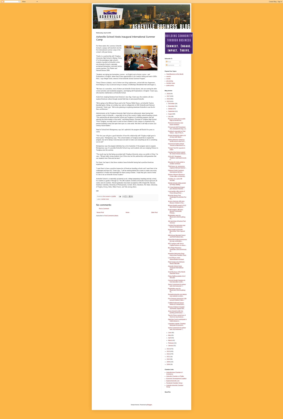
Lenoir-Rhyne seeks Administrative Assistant (176, 258)
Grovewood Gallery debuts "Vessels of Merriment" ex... (177, 144)
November (171, 106)
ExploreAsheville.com (172, 381)
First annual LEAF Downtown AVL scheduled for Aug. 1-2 (177, 127)
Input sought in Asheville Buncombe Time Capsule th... (176, 231)
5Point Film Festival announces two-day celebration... (177, 240)
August (170, 114)
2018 (168, 93)
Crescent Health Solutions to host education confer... (176, 281)
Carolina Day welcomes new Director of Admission (176, 226)
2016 (168, 99)
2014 (168, 349)
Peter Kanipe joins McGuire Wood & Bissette (176, 262)
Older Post (154, 212)
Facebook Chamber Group (174, 383)
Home (127, 212)
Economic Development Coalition (176, 378)
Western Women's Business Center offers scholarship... (177, 175)
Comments (170, 65)
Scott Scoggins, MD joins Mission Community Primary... (175, 211)
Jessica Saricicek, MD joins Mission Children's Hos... (176, 202)
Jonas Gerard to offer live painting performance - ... (176, 311)
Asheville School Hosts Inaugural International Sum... (175, 267)
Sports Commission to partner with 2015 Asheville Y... (177, 285)
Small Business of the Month (174, 74)
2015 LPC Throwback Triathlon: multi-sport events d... (177, 158)
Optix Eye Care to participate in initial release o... (177, 320)
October (170, 109)
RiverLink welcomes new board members (175, 123)
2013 (168, 351)
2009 (168, 362)
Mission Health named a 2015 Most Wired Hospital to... (177, 206)
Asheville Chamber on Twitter (175, 376)
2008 (168, 364)
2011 (168, 356)
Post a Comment (104, 208)
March (170, 340)
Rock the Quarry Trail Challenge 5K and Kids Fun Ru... (177, 197)
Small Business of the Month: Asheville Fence (176, 272)
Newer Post (100, 212)
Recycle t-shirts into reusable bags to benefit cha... (176, 119)
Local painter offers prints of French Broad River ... (176, 192)
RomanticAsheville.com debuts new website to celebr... (177, 295)
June (170, 332)
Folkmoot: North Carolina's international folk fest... (176, 171)
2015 (168, 101)
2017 (168, 96)
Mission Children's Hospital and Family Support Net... (176, 307)
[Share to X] (128, 196)
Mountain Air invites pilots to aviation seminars (176, 163)
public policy (170, 85)
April (169, 338)
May (169, 335)
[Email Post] (119, 196)
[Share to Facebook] (130, 196)
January (170, 345)
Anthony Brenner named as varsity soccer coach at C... (177, 140)
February (171, 343)
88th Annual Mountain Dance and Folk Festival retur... (176, 236)
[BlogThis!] (125, 196)
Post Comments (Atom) (111, 215)
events (168, 78)
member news (105, 199)
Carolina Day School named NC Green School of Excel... (177, 153)
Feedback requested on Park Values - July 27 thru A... (176, 132)
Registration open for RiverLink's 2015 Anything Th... (176, 217)
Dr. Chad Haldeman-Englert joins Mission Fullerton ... (176, 188)
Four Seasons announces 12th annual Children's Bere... (177, 299)
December (171, 103)
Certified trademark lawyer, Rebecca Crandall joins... (176, 303)
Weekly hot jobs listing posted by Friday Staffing (177, 183)
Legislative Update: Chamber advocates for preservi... (177, 324)
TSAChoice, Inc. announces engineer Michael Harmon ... (177, 167)
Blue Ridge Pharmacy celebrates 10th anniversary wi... (177, 249)
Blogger (149, 405)
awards (168, 76)
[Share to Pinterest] (132, 196)
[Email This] (123, 196)
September (171, 111)
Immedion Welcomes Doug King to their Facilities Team (177, 254)
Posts (169, 62)
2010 (168, 359)
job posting (169, 81)
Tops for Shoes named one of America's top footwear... (177, 316)
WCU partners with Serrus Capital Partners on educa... (177, 244)
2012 (168, 354)
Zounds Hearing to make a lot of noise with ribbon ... (177, 136)
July (169, 116)
